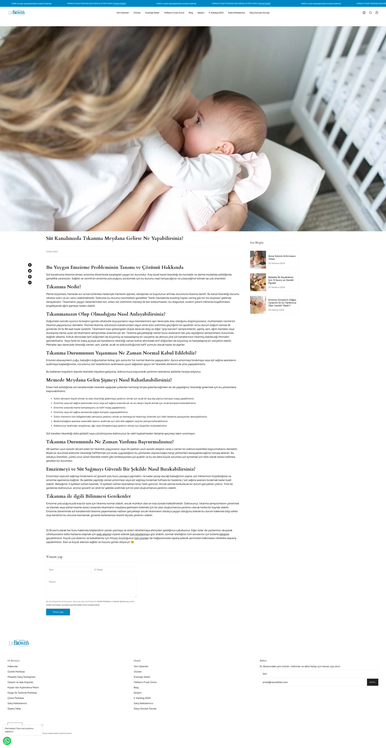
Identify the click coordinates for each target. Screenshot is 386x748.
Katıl (373, 682)
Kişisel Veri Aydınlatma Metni (23, 687)
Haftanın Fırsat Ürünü (145, 682)
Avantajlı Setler (142, 676)
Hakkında (12, 666)
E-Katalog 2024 (142, 698)
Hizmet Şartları (119, 601)
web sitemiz (103, 534)
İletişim (138, 692)
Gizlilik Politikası (104, 601)
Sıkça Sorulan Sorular (145, 708)
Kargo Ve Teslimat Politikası (22, 692)
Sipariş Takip (14, 708)
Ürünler (138, 671)
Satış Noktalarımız (17, 703)
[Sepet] (377, 13)
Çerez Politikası (16, 698)
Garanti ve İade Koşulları (20, 682)
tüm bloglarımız (139, 534)
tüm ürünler (141, 538)
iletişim (223, 534)
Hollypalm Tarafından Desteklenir (54, 733)
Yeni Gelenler (141, 666)
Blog (136, 687)
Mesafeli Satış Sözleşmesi (21, 676)
